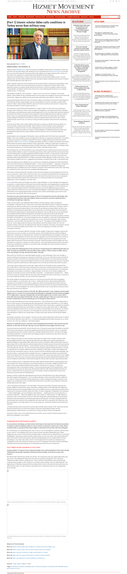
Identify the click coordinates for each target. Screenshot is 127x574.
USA (18, 568)
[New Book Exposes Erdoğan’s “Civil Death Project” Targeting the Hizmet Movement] (107, 55)
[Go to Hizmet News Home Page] (63, 8)
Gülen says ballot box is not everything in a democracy (28, 558)
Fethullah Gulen (30, 566)
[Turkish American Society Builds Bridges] (107, 125)
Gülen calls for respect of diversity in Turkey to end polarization (31, 555)
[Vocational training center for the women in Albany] (107, 138)
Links (67, 1)
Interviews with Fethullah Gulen (57, 566)
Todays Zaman (16, 564)
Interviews (30, 17)
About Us (73, 1)
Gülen (9, 182)
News (15, 17)
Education (50, 17)
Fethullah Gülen (20, 69)
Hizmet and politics (41, 566)
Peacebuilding (60, 17)
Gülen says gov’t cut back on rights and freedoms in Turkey (30, 552)
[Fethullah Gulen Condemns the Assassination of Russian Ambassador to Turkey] (107, 97)
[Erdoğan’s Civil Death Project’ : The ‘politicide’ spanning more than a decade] (107, 76)
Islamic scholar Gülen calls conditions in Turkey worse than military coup (33, 547)
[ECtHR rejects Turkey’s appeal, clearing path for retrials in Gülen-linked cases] (107, 69)
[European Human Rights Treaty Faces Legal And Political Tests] (107, 62)
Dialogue (84, 17)
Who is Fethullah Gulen (15, 1)
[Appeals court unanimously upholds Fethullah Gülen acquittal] (107, 111)
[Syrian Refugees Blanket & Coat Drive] (81, 128)
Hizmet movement (56, 71)
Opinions (21, 17)
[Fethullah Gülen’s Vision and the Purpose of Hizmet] (107, 82)
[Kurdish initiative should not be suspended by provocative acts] (107, 132)
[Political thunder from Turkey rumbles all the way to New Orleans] (81, 94)
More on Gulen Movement (56, 1)
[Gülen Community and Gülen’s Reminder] (81, 111)
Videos (91, 17)
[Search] (118, 17)
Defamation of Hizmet (17, 566)
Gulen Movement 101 (40, 1)
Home (10, 17)
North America (11, 568)
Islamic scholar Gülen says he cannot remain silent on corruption (31, 549)
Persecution (40, 17)
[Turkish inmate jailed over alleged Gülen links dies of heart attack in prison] (107, 27)
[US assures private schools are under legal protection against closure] (81, 54)
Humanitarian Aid (73, 17)
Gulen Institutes (28, 1)
